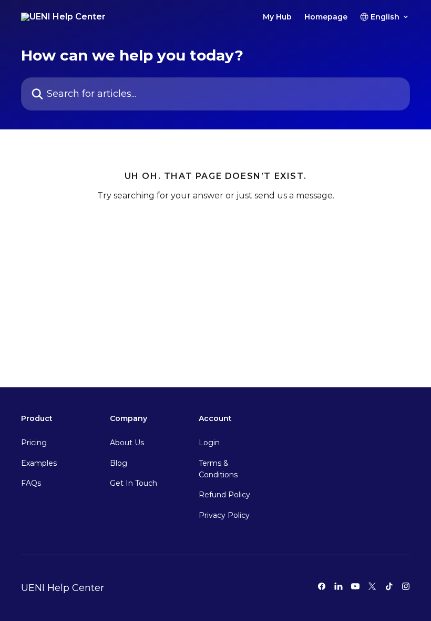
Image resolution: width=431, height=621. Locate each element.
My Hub (277, 17)
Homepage (325, 17)
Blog (118, 463)
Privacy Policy (224, 515)
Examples (39, 463)
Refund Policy (224, 494)
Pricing (34, 442)
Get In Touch (133, 483)
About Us (127, 442)
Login (209, 442)
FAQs (31, 483)
